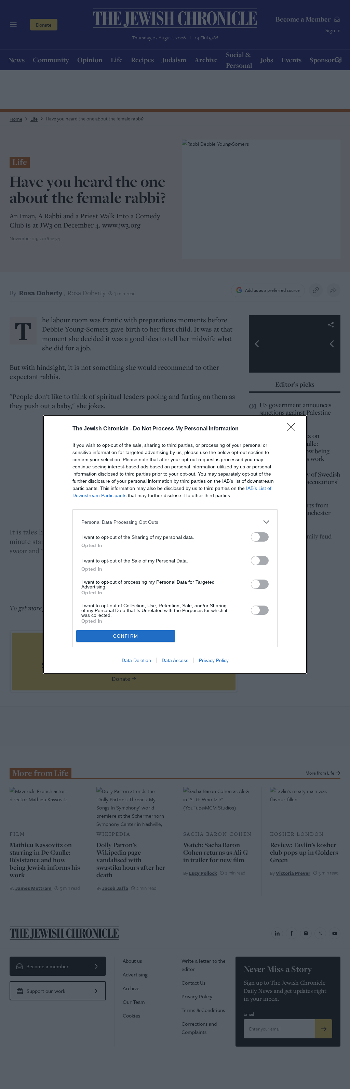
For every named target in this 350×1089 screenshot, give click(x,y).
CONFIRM (125, 636)
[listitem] (175, 522)
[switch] (260, 537)
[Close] (293, 429)
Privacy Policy (214, 660)
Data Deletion (136, 660)
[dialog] (175, 544)
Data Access (175, 660)
